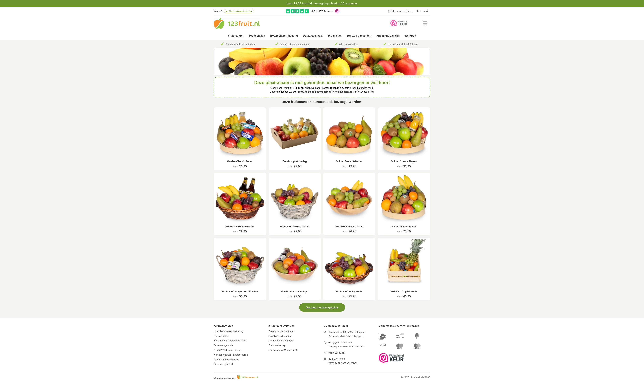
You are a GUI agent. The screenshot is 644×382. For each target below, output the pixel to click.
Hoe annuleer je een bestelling (230, 340)
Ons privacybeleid (223, 364)
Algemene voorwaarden (226, 359)
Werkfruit (410, 35)
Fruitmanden (236, 35)
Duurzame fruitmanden (281, 340)
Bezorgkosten (221, 336)
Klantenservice (423, 11)
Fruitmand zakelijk (387, 35)
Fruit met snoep (277, 345)
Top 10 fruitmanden (359, 35)
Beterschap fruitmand (284, 35)
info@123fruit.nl (336, 352)
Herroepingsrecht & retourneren (231, 354)
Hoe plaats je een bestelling (228, 331)
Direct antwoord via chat (240, 11)
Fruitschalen (257, 35)
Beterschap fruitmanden (281, 331)
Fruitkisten (335, 35)
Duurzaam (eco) (313, 35)
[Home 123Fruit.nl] (241, 23)
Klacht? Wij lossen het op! (227, 350)
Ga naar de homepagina (322, 307)
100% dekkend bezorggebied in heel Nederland (325, 91)
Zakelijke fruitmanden (280, 336)
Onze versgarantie (223, 345)
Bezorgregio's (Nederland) (283, 350)
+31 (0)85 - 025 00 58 (340, 342)
